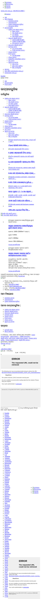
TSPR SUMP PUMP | (19, 41)
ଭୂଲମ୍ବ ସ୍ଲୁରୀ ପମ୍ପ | (15, 38)
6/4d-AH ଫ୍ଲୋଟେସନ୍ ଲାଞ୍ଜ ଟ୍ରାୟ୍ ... (21, 173)
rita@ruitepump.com (15, 286)
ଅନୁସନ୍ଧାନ (11, 244)
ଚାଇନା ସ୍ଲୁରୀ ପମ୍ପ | (12, 340)
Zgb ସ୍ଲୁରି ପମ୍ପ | (17, 36)
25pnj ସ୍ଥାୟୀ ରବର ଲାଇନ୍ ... (18, 145)
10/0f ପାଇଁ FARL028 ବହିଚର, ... (20, 201)
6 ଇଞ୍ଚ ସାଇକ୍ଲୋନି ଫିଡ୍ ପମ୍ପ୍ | (19, 153)
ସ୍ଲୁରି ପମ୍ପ (4, 338)
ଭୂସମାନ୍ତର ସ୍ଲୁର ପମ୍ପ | (15, 29)
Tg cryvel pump (17, 48)
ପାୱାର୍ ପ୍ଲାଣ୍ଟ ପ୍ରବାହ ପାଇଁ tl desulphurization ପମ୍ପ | (19, 254)
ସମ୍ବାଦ (7, 69)
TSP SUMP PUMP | (18, 40)
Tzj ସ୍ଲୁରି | (15, 34)
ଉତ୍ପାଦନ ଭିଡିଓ (13, 26)
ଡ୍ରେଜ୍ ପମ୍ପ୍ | (12, 52)
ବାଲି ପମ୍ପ (12, 338)
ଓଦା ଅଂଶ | (15, 64)
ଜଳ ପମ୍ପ (11, 60)
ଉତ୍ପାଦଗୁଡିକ (9, 28)
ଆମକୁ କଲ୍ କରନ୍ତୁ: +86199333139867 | (13, 11)
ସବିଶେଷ (17, 244)
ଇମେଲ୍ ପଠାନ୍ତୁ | (6, 343)
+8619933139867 (13, 284)
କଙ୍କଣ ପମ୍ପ (12, 47)
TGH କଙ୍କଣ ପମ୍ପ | (18, 50)
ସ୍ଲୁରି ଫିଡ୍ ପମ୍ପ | (24, 340)
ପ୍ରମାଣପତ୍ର (12, 22)
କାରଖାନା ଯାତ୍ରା (13, 21)
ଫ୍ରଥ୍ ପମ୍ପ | (12, 57)
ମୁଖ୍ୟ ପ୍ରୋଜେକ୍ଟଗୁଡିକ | (16, 24)
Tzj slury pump (13, 103)
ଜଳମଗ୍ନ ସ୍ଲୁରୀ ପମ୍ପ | (15, 45)
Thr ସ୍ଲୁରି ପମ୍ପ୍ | (17, 33)
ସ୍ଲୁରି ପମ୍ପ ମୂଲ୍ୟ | (22, 338)
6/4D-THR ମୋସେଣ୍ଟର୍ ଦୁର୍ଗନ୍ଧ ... (20, 182)
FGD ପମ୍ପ (11, 54)
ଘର (6, 17)
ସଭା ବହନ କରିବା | (17, 66)
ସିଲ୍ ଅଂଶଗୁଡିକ (16, 67)
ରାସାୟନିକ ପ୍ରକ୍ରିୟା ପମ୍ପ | (16, 59)
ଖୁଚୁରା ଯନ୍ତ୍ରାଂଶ (13, 62)
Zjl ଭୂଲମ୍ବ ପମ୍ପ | (18, 43)
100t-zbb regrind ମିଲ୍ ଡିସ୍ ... (19, 210)
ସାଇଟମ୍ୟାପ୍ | (14, 336)
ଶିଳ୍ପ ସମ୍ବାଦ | (9, 331)
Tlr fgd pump (16, 55)
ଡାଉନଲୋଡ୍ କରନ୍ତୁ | (11, 73)
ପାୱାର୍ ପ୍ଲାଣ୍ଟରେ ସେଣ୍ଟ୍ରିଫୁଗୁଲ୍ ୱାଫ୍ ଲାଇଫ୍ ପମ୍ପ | (20, 227)
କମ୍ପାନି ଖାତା (9, 330)
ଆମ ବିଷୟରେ (9, 19)
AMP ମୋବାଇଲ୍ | (25, 336)
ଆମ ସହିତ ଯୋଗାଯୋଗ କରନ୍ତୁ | (14, 71)
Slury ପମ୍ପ (15, 31)
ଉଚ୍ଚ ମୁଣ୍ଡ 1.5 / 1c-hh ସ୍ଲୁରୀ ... (20, 191)
